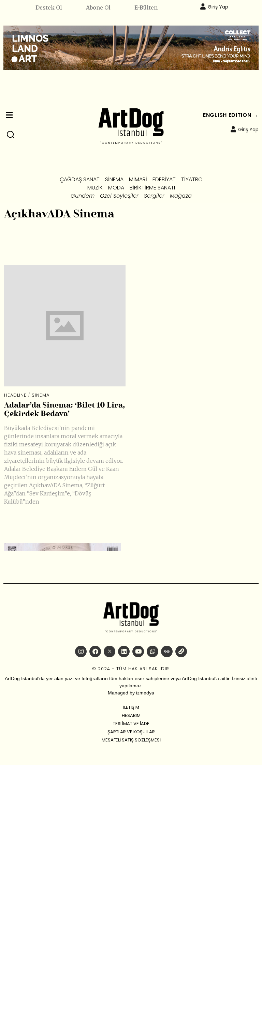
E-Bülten (146, 7)
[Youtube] (138, 651)
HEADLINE (15, 395)
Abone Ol (98, 7)
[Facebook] (95, 651)
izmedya (145, 692)
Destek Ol (48, 7)
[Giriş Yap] (203, 6)
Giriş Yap (218, 6)
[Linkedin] (124, 651)
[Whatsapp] (152, 651)
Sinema (40, 395)
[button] (10, 134)
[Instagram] (81, 651)
